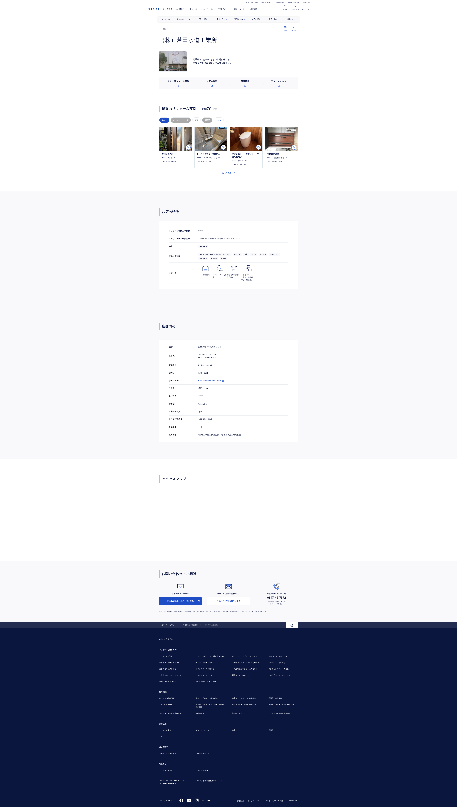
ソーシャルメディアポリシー (275, 801)
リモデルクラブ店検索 (190, 625)
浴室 (196, 120)
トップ (161, 625)
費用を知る (163, 692)
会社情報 (253, 9)
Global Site (306, 2)
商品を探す (167, 9)
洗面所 (207, 120)
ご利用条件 (240, 801)
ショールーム (207, 9)
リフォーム (192, 9)
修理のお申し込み (293, 2)
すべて (164, 120)
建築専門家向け (266, 2)
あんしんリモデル (166, 639)
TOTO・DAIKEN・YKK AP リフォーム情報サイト (169, 782)
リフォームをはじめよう (168, 650)
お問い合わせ (279, 2)
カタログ (180, 9)
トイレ (218, 120)
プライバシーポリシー (255, 801)
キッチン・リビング (181, 120)
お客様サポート (223, 9)
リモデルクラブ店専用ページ (207, 781)
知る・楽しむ (239, 9)
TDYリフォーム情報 (251, 2)
